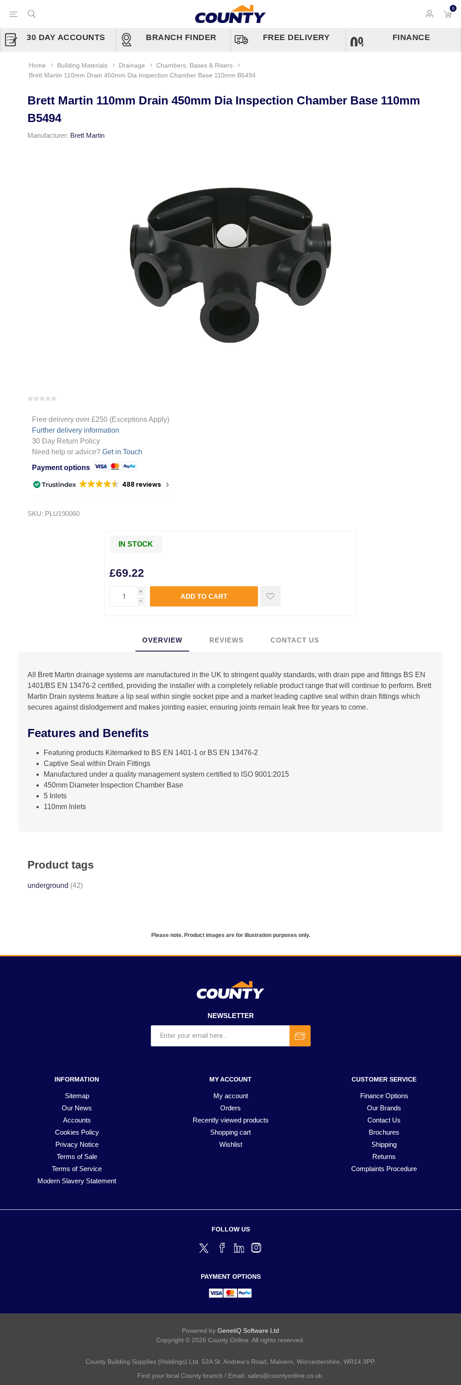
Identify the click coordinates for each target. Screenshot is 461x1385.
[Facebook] (222, 1247)
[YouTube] (239, 1247)
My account (230, 1096)
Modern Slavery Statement (76, 1181)
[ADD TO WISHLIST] (270, 596)
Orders (230, 1108)
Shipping (384, 1144)
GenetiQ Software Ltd (248, 1330)
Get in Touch (122, 452)
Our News (77, 1108)
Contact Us (384, 1120)
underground (47, 885)
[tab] (162, 640)
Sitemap (77, 1096)
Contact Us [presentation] (295, 640)
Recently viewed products (231, 1120)
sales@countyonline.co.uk (285, 1375)
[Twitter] (205, 1247)
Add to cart (204, 596)
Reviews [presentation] (226, 640)
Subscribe (300, 1035)
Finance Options (384, 1096)
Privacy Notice (77, 1144)
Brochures (384, 1132)
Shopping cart (230, 1132)
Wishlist (230, 1144)
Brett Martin (87, 135)
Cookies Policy (77, 1132)
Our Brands (384, 1108)
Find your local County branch (180, 1375)
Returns (384, 1156)
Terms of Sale (77, 1156)
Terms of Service (77, 1168)
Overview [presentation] (162, 640)
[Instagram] (256, 1247)
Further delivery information (75, 430)
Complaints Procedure (384, 1168)
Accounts (77, 1120)
